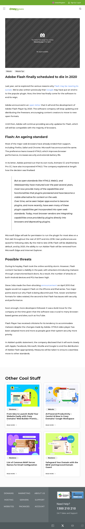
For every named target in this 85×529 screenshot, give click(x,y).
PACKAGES (24, 506)
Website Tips (20, 71)
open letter (35, 105)
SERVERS (24, 500)
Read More (11, 425)
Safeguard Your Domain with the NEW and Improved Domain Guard (62, 464)
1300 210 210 (66, 508)
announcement (49, 285)
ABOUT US (40, 493)
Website (9, 71)
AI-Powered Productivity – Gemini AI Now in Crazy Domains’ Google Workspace (60, 416)
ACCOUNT (40, 506)
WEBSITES (9, 506)
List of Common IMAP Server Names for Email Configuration (22, 463)
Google (49, 90)
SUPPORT (39, 500)
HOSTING (8, 500)
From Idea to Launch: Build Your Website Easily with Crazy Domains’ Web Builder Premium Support (23, 417)
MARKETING (24, 493)
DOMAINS (9, 493)
